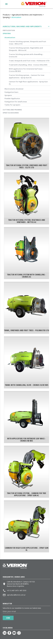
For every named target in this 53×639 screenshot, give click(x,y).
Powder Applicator (12, 98)
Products (6, 15)
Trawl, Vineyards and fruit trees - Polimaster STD (29, 61)
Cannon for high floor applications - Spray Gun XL (28, 83)
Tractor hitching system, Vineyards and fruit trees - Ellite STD (27, 42)
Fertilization (9, 30)
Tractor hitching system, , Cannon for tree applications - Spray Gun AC (26, 76)
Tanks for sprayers (12, 105)
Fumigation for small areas (16, 102)
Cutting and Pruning (12, 110)
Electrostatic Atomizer (14, 89)
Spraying (6, 17)
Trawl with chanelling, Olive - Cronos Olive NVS (28, 65)
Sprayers (8, 95)
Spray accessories (11, 113)
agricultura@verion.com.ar (16, 595)
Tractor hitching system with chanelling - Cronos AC (26, 55)
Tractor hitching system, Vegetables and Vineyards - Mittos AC (26, 49)
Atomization (16, 17)
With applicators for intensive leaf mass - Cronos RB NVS (26, 70)
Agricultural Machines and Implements (27, 15)
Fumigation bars (11, 92)
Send (8, 618)
